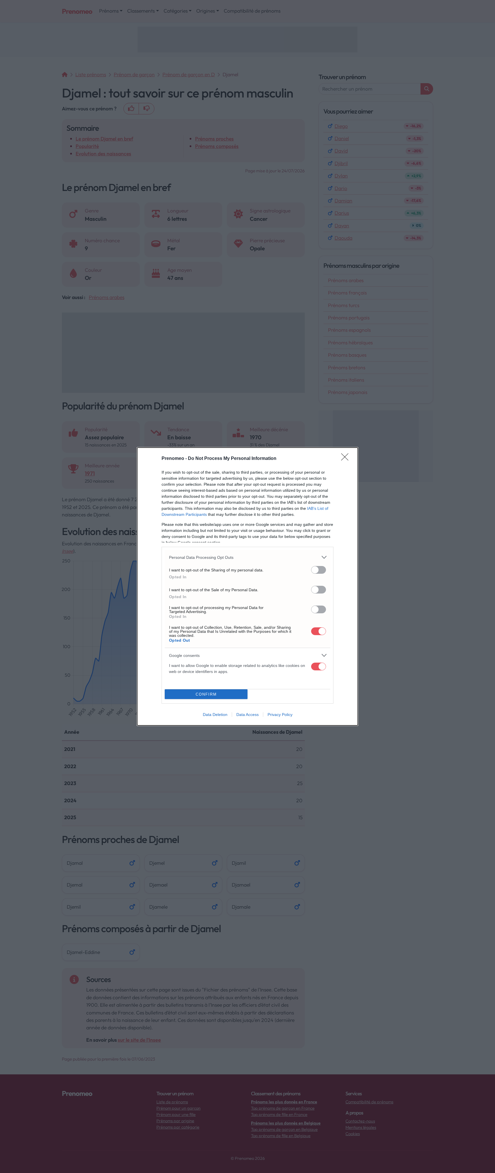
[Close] (346, 458)
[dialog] (247, 586)
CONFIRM (206, 694)
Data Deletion (215, 714)
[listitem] (247, 557)
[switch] (318, 570)
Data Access (247, 714)
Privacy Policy (280, 714)
